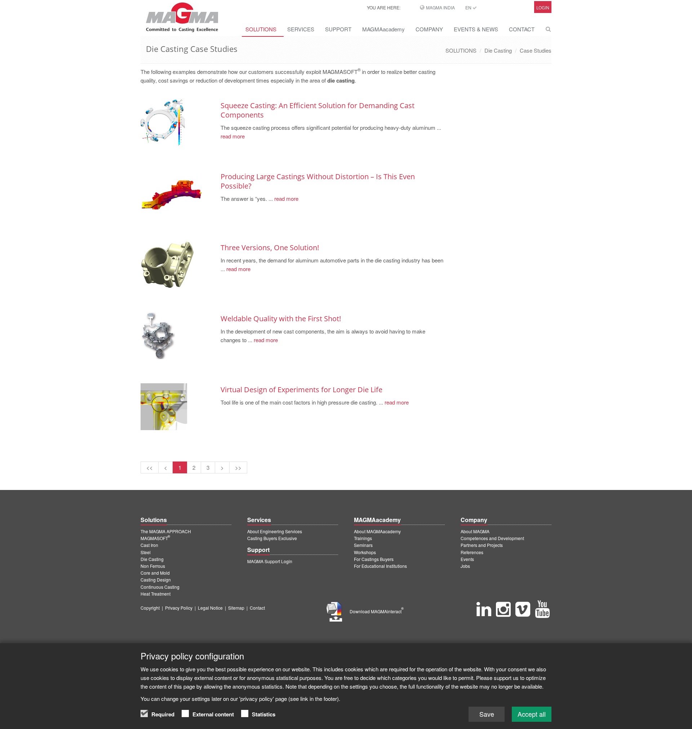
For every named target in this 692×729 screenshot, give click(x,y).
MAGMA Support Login (269, 561)
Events (467, 559)
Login (542, 8)
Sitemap (236, 608)
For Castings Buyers (374, 559)
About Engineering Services (274, 531)
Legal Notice (210, 608)
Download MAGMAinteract (377, 611)
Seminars (363, 545)
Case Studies (535, 50)
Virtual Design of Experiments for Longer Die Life (301, 389)
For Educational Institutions (380, 566)
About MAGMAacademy (377, 531)
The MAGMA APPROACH (166, 531)
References (472, 552)
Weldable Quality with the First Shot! (281, 318)
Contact (257, 608)
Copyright (150, 608)
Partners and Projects (482, 545)
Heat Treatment (155, 594)
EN (469, 7)
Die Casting (498, 50)
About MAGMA (475, 531)
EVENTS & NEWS (476, 29)
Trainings (363, 538)
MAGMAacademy (383, 29)
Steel (146, 552)
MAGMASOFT (155, 538)
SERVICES (300, 29)
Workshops (365, 552)
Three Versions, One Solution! (270, 247)
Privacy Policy (178, 608)
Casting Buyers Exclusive (272, 538)
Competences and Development (492, 538)
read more (233, 136)
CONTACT (521, 29)
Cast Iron (149, 545)
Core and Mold (155, 573)
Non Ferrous (153, 566)
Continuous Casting (160, 587)
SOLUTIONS (260, 29)
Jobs (465, 566)
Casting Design (156, 579)
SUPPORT (338, 29)
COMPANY (429, 29)
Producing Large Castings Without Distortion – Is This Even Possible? (318, 181)
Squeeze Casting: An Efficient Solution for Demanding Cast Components (317, 110)
